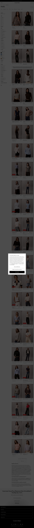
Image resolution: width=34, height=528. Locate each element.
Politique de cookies (14, 263)
